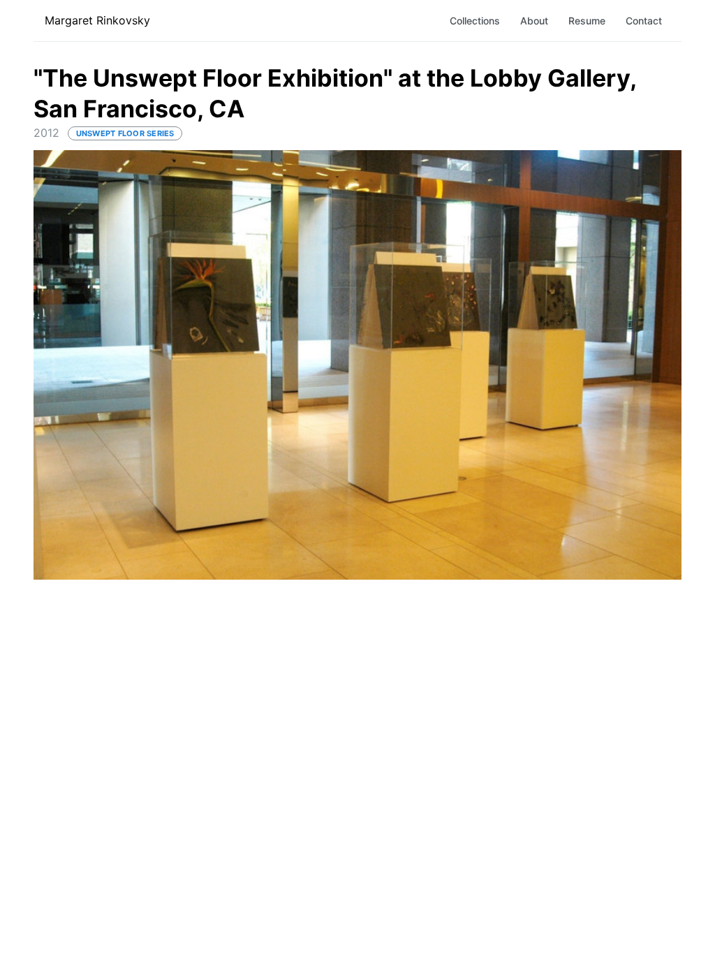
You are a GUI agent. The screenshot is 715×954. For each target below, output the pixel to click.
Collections (475, 21)
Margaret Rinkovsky (97, 20)
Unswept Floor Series (125, 133)
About (534, 21)
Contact (644, 21)
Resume (586, 21)
